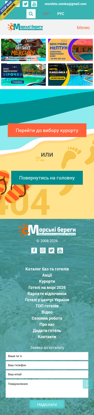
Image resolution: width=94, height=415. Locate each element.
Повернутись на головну (47, 177)
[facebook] (34, 250)
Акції (47, 275)
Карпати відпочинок (47, 293)
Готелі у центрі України (47, 299)
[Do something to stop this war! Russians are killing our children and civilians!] (10, 10)
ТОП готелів (47, 306)
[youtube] (34, 4)
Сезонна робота (47, 318)
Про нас (47, 324)
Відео (47, 312)
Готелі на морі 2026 (47, 287)
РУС (60, 13)
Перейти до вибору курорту (47, 130)
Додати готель (47, 330)
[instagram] (43, 250)
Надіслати (47, 404)
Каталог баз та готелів (47, 269)
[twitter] (25, 4)
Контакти (47, 336)
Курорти (47, 281)
